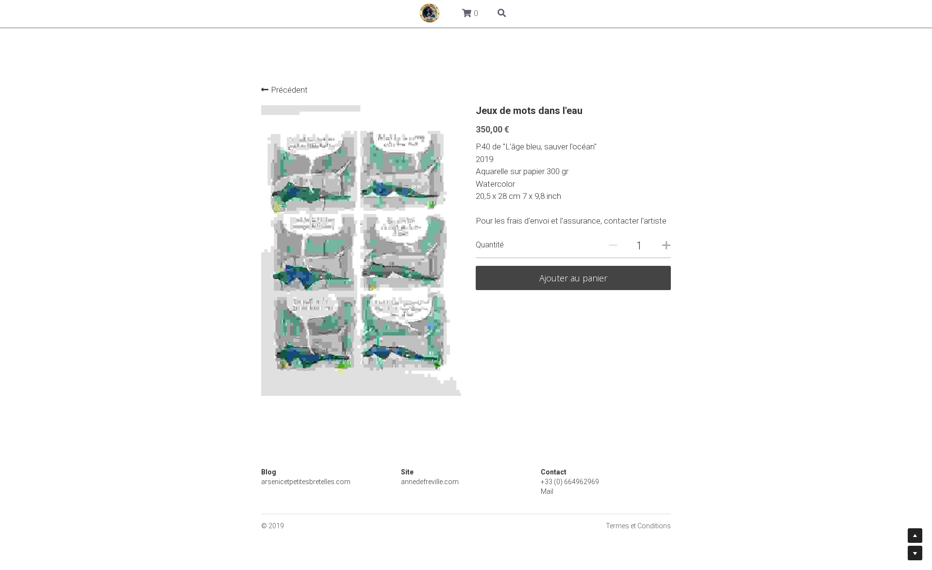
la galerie (381, 13)
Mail (547, 490)
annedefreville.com (430, 480)
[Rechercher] (780, 14)
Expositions (498, 13)
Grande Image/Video (309, 13)
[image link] (151, 12)
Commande (437, 13)
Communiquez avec (685, 13)
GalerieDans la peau (218, 13)
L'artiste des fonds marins (584, 13)
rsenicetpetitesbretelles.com (307, 480)
